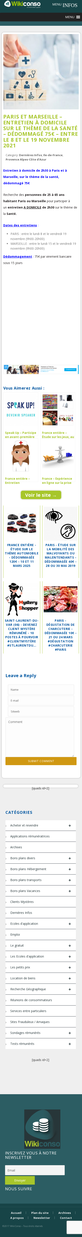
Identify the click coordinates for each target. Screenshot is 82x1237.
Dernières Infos (30, 155)
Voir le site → (41, 495)
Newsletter (41, 1218)
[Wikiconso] (22, 4)
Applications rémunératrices (30, 836)
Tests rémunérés (40, 1044)
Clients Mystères (22, 902)
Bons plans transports (40, 880)
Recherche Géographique (40, 989)
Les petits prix (40, 967)
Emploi (15, 934)
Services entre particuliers (28, 1011)
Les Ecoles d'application (40, 956)
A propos (17, 1218)
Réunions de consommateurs (31, 1000)
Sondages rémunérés (40, 1033)
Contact (66, 1218)
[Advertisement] (41, 317)
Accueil (16, 1213)
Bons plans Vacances (40, 891)
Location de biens (40, 978)
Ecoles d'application (40, 924)
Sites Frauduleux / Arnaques (30, 1022)
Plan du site (40, 1213)
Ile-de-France (53, 155)
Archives (16, 847)
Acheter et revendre (40, 825)
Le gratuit (40, 946)
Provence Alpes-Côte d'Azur (26, 159)
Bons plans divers (40, 858)
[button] (56, 4)
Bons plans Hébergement (40, 869)
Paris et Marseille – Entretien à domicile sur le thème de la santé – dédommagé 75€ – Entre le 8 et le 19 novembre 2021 (40, 131)
